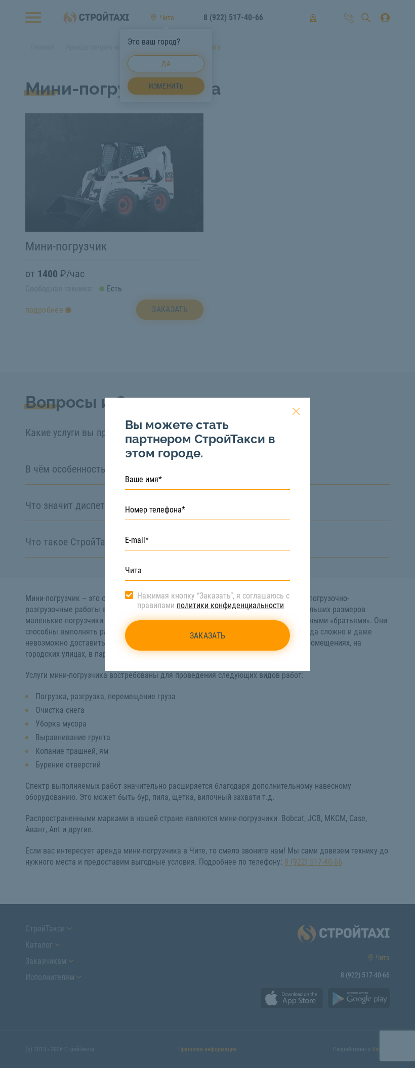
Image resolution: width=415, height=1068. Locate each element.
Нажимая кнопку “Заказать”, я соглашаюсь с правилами (213, 600)
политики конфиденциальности (230, 605)
